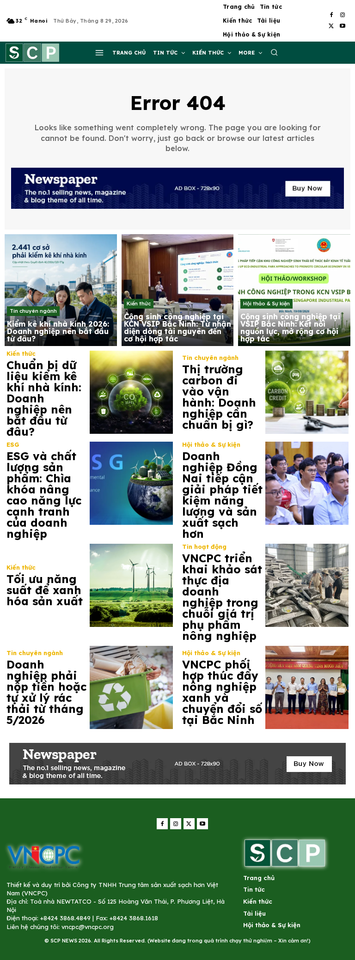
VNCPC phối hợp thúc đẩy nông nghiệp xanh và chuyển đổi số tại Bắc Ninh (222, 692)
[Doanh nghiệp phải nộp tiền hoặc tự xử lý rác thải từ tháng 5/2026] (131, 687)
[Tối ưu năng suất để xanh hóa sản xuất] (131, 585)
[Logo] (43, 856)
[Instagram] (342, 15)
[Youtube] (342, 26)
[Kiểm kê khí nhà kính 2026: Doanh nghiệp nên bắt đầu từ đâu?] (61, 290)
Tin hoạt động (204, 547)
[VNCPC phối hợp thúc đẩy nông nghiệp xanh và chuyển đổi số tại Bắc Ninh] (307, 687)
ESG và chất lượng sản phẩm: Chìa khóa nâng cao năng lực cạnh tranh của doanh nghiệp (43, 495)
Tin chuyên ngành (33, 311)
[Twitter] (331, 26)
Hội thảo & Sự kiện (266, 303)
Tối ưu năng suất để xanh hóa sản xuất (44, 590)
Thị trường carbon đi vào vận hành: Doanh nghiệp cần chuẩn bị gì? (219, 396)
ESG (12, 445)
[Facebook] (331, 15)
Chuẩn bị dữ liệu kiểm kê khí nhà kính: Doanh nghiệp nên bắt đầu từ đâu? (43, 398)
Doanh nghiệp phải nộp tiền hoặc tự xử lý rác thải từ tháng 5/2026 (46, 692)
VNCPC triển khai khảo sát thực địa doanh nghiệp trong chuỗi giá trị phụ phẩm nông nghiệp (222, 597)
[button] (274, 52)
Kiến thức (139, 303)
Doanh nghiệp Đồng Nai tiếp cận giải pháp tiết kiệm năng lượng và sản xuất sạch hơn (222, 495)
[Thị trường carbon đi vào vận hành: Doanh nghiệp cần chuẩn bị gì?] (307, 392)
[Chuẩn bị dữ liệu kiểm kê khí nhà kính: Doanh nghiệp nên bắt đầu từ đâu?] (131, 392)
